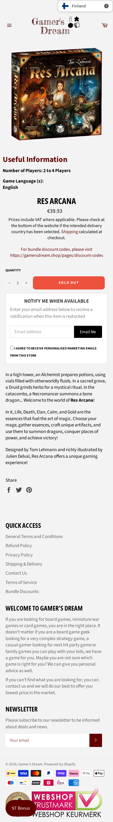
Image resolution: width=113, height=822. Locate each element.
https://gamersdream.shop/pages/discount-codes (56, 255)
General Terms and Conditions (34, 536)
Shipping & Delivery (23, 564)
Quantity (13, 270)
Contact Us (16, 573)
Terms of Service (21, 582)
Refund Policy (18, 545)
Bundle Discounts (22, 591)
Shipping (69, 232)
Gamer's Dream (30, 764)
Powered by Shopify (59, 764)
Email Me (88, 332)
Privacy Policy (19, 555)
